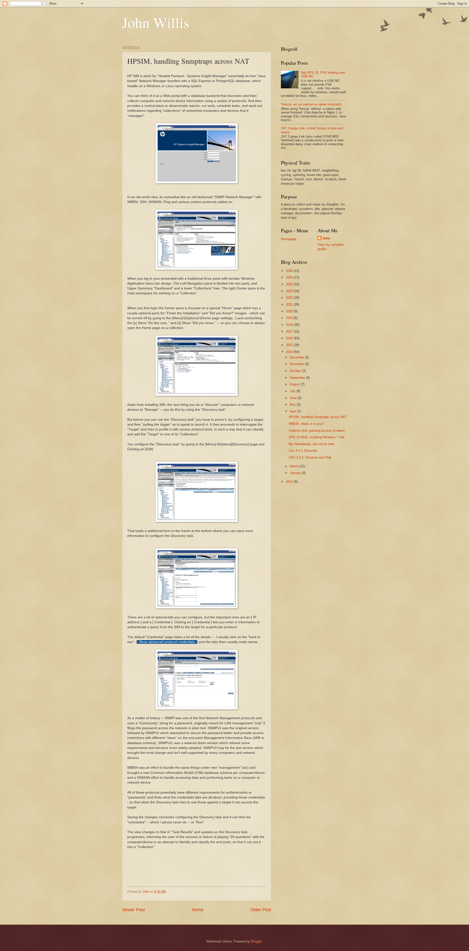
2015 (290, 345)
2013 (290, 481)
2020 (290, 311)
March (294, 466)
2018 (290, 325)
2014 (290, 352)
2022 (290, 297)
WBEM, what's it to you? (306, 424)
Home (197, 909)
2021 (290, 304)
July (293, 391)
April (293, 411)
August (295, 384)
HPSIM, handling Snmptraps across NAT (318, 417)
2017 (290, 331)
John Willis (155, 22)
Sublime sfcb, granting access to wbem (317, 430)
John (326, 238)
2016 (290, 338)
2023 (290, 291)
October (296, 371)
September (298, 377)
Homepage (288, 239)
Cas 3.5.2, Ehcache (303, 450)
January (296, 473)
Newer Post (133, 909)
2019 (290, 318)
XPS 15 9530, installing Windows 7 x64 (316, 437)
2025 (290, 277)
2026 (290, 271)
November (297, 364)
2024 (290, 284)
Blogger (256, 941)
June (294, 398)
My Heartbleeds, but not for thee (311, 444)
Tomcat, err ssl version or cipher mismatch (311, 104)
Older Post (260, 909)
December (297, 357)
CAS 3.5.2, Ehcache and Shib (310, 457)
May (293, 404)
